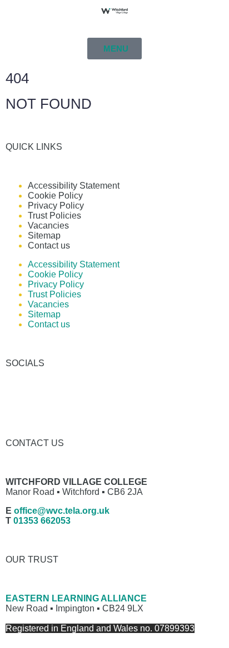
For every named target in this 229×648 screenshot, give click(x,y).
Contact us (49, 245)
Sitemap (44, 235)
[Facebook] (19, 402)
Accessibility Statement (74, 185)
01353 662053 (42, 520)
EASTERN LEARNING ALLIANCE (76, 598)
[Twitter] (49, 402)
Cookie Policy (55, 195)
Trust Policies (54, 215)
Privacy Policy (56, 205)
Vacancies (48, 225)
